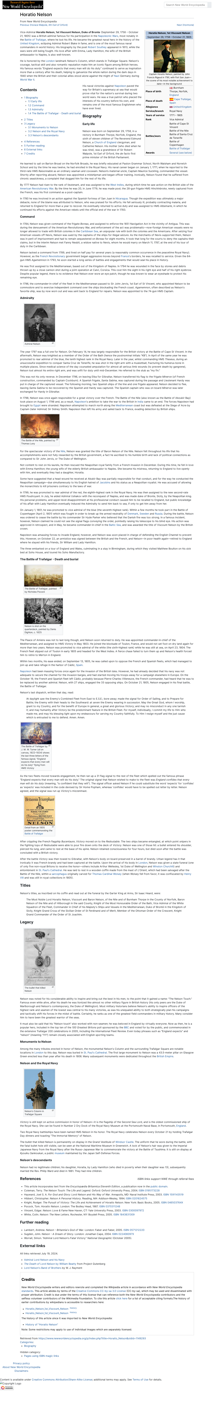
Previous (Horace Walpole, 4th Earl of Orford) (44, 25)
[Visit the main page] (23, 4)
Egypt (37, 405)
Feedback (80, 4)
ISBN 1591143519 (173, 1194)
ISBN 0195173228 (149, 1190)
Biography (30, 1345)
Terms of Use (140, 1379)
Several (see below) (181, 152)
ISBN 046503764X (172, 1202)
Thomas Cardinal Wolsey (107, 873)
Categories (26, 1342)
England (174, 94)
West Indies (117, 184)
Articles (52, 4)
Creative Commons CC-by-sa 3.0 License (101, 1290)
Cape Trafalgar (182, 99)
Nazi (116, 75)
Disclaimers (21, 1370)
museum (60, 1153)
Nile (63, 451)
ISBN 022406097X (123, 1234)
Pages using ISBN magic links (41, 1355)
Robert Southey (97, 47)
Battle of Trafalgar (180, 148)
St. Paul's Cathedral (50, 870)
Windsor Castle (124, 1141)
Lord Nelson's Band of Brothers (42, 1267)
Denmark (133, 513)
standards (27, 1290)
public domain (159, 1186)
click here (121, 1298)
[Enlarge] (53, 343)
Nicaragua (122, 198)
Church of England (105, 142)
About (66, 4)
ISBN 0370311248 (109, 1206)
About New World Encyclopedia (21, 1367)
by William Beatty (50, 1263)
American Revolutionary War (36, 188)
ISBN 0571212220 (133, 1229)
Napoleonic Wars (108, 35)
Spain (173, 102)
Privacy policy (21, 1363)
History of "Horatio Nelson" (42, 1324)
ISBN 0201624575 (136, 1198)
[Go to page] (209, 5)
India (140, 401)
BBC (126, 1027)
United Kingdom (182, 106)
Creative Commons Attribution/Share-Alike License (62, 1379)
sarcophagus (59, 873)
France (125, 256)
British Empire (165, 1056)
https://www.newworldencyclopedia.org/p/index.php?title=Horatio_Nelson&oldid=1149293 (92, 1338)
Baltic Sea (115, 524)
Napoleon (120, 85)
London (50, 60)
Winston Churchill (163, 866)
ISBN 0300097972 (133, 1210)
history (73, 1308)
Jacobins (105, 482)
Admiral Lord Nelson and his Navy (44, 1259)
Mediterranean (124, 405)
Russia (158, 513)
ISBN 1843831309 (124, 1214)
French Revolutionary (52, 256)
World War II (27, 79)
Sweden (144, 513)
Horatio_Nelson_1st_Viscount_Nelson (47, 1308)
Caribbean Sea (89, 231)
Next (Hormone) (185, 25)
